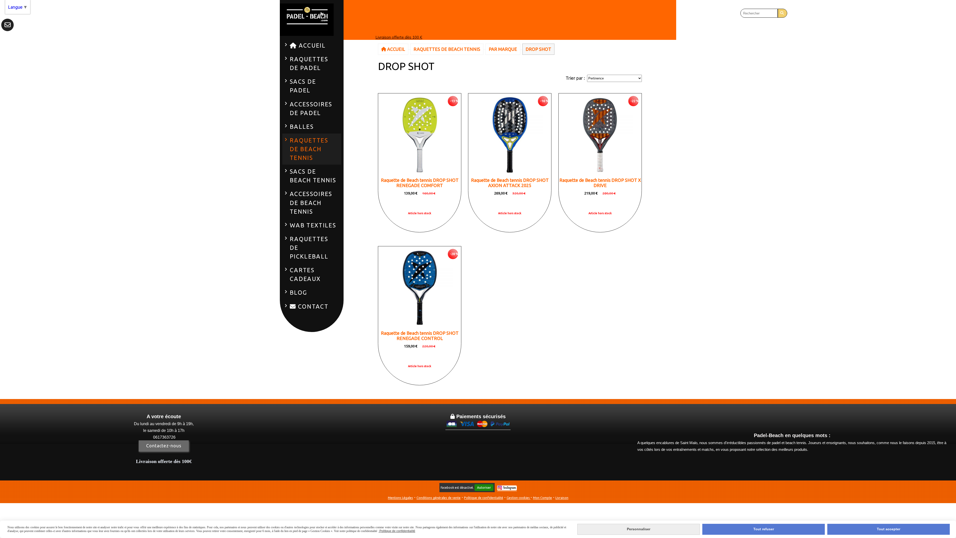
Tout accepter (888, 529)
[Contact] (7, 25)
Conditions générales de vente (439, 497)
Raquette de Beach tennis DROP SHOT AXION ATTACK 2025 (510, 183)
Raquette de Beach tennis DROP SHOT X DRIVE (600, 183)
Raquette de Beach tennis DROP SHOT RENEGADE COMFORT (420, 183)
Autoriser (484, 487)
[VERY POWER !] (600, 134)
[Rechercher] (782, 13)
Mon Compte (542, 497)
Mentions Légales (400, 497)
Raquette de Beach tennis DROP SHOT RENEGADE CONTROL (420, 336)
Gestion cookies (519, 497)
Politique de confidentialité (483, 497)
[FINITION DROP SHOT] (419, 134)
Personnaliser (638, 529)
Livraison (561, 497)
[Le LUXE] (509, 134)
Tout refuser (763, 529)
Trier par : (575, 77)
